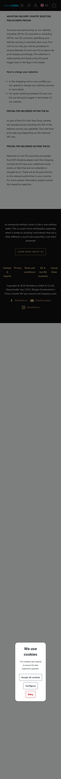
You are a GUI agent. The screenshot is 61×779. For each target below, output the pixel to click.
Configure (31, 685)
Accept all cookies (30, 677)
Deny (30, 694)
